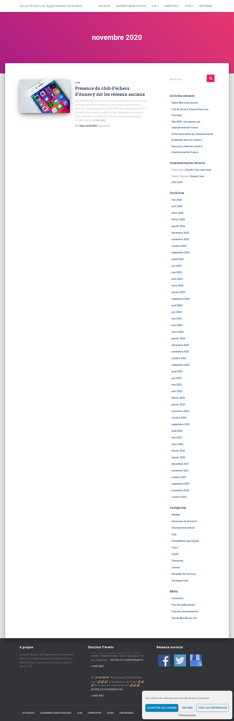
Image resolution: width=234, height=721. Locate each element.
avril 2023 (176, 391)
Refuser (187, 707)
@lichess (102, 657)
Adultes (175, 514)
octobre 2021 (178, 477)
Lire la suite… (100, 120)
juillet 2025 (177, 259)
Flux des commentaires (184, 611)
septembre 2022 (180, 424)
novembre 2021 (180, 470)
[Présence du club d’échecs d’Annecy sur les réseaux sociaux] (44, 96)
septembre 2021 (180, 483)
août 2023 (176, 371)
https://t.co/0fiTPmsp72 (127, 693)
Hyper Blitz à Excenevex (184, 102)
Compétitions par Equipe (185, 541)
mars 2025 (177, 285)
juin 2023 (176, 378)
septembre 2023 (180, 365)
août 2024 (176, 305)
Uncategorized (179, 580)
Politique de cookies (187, 715)
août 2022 (176, 430)
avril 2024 (176, 325)
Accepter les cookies (161, 707)
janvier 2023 (178, 404)
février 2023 (178, 397)
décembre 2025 (180, 232)
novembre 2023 (180, 351)
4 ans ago (97, 675)
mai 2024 (176, 318)
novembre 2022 (180, 411)
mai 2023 (176, 384)
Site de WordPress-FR (183, 618)
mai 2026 (176, 199)
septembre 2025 (180, 252)
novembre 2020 (180, 490)
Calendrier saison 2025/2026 (130, 6)
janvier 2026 (178, 226)
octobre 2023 (178, 358)
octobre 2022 (178, 417)
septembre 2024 (180, 299)
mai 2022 (176, 437)
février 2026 (178, 219)
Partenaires (205, 6)
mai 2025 (176, 272)
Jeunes (175, 567)
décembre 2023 (180, 345)
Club (154, 6)
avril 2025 (176, 279)
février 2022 (178, 450)
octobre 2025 (178, 246)
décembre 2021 (180, 464)
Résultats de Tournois (183, 574)
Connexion (177, 598)
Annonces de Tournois (184, 521)
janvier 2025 (178, 292)
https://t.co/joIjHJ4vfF (107, 669)
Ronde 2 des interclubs (198, 169)
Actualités (104, 6)
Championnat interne (183, 527)
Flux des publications (183, 604)
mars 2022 (177, 444)
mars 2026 (177, 213)
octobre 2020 (178, 497)
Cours (188, 6)
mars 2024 (177, 332)
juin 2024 (176, 312)
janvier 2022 (178, 457)
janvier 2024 (178, 338)
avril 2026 (176, 206)
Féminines (177, 560)
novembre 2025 (180, 239)
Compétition (171, 6)
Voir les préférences (212, 707)
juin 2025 (176, 265)
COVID (174, 554)
